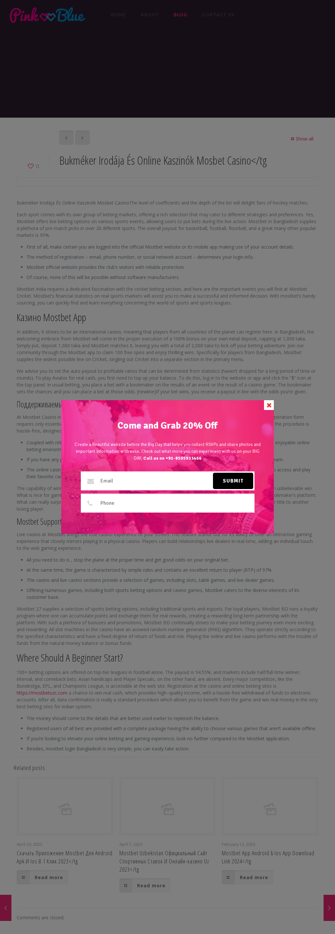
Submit (233, 481)
